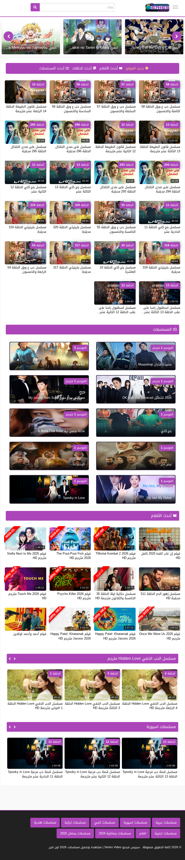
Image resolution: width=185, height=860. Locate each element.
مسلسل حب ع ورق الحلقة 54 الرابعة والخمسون (26, 269)
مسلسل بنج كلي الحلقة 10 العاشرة (118, 269)
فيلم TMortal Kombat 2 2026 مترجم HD (116, 555)
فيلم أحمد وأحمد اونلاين (29, 634)
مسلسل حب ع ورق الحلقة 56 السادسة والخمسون (71, 108)
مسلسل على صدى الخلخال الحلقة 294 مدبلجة (162, 189)
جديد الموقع (135, 68)
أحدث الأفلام (109, 68)
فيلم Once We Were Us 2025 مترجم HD (159, 636)
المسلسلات (163, 329)
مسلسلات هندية (45, 822)
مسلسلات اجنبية (166, 833)
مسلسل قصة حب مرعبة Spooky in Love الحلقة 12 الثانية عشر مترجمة (92, 774)
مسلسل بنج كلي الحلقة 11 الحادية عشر (162, 229)
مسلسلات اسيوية (135, 822)
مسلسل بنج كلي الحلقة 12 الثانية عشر (28, 189)
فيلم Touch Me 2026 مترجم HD (27, 596)
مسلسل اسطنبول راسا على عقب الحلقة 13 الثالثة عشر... (160, 310)
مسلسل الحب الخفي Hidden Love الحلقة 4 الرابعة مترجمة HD (149, 706)
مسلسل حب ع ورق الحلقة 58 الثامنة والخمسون (160, 108)
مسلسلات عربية (166, 822)
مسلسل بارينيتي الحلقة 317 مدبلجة (72, 269)
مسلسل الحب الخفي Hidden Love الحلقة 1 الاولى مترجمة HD (35, 706)
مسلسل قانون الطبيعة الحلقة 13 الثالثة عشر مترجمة (160, 149)
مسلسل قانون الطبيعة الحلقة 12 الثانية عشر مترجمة (115, 149)
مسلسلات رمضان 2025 (75, 833)
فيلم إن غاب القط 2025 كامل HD (160, 555)
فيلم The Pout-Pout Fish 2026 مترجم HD (73, 555)
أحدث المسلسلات (52, 68)
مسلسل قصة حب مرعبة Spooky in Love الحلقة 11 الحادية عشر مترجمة (35, 774)
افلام (142, 833)
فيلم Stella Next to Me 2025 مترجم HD (26, 555)
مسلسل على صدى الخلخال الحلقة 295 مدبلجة (28, 149)
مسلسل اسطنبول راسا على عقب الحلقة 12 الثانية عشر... (116, 310)
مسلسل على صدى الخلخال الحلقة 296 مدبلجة (73, 149)
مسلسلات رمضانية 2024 (115, 833)
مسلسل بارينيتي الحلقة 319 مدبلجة (27, 229)
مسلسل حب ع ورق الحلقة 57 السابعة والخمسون (116, 108)
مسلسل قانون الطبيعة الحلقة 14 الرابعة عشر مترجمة (26, 108)
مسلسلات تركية (75, 822)
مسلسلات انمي (104, 822)
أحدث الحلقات (82, 68)
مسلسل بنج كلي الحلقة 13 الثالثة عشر (73, 189)
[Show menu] (175, 7)
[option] (154, 36)
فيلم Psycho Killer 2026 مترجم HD (74, 596)
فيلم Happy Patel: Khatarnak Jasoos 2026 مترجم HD (115, 636)
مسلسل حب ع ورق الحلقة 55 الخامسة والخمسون (116, 229)
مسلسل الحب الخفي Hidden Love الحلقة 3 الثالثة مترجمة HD (92, 706)
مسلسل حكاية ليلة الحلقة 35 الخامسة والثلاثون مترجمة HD (115, 596)
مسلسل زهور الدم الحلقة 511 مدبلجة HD (160, 596)
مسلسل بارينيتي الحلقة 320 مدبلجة (72, 229)
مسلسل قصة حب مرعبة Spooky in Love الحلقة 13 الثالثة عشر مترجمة (150, 774)
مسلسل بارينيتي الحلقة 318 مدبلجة (161, 269)
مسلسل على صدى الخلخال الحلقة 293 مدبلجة (118, 189)
